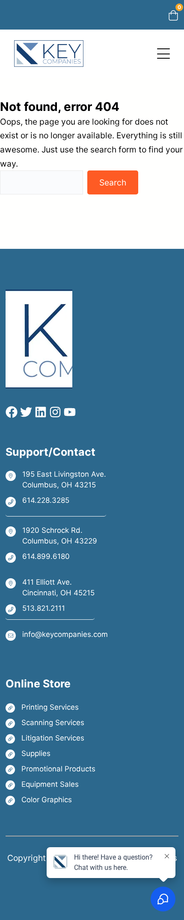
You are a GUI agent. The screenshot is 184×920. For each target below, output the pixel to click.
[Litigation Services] (50, 738)
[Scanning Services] (50, 722)
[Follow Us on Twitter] (25, 412)
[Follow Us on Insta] (54, 412)
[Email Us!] (57, 635)
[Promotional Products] (50, 769)
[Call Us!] (56, 501)
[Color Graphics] (50, 800)
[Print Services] (50, 707)
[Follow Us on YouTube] (68, 412)
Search (112, 182)
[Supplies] (50, 753)
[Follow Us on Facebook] (12, 412)
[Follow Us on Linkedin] (39, 412)
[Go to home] (48, 47)
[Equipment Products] (50, 784)
